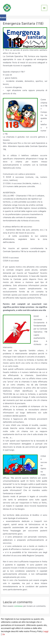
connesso (18, 606)
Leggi (45, 631)
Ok (3, 634)
